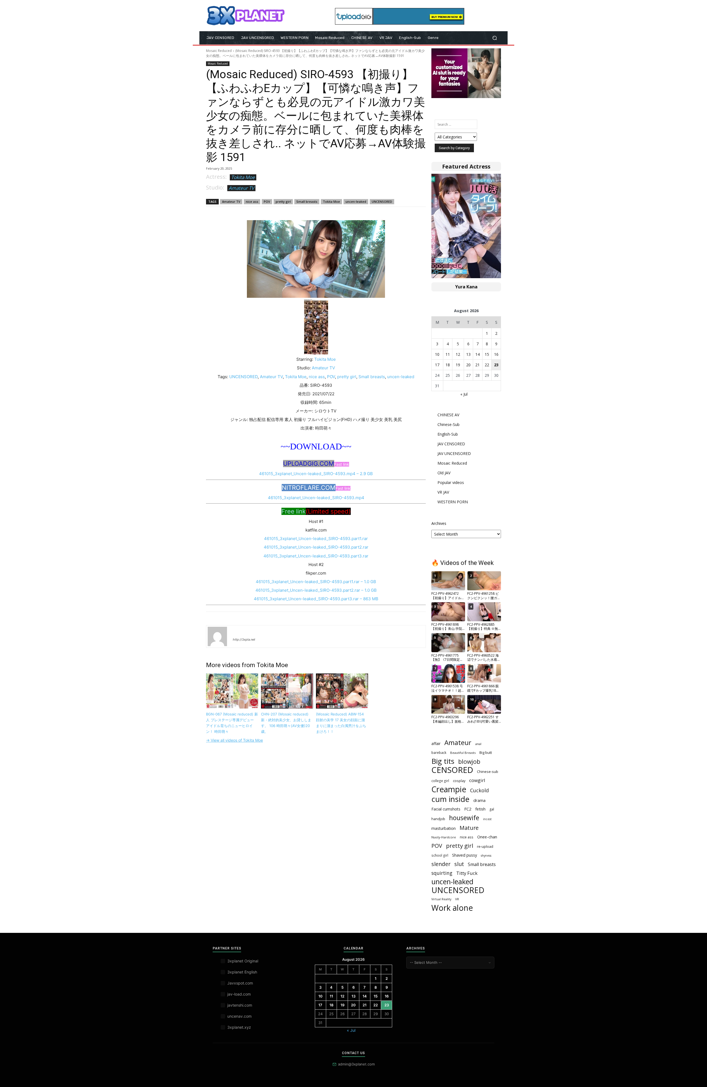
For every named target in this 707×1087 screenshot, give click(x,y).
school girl (439, 855)
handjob (438, 818)
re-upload (485, 846)
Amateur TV (241, 188)
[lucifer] (217, 636)
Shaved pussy (464, 855)
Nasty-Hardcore (443, 837)
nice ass (252, 201)
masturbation (443, 828)
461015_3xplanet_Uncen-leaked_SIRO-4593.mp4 (316, 497)
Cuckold (479, 790)
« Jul (464, 394)
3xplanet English (242, 972)
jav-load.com (239, 994)
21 (477, 364)
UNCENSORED (382, 201)
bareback (438, 752)
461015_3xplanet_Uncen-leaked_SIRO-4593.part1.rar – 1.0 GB (316, 581)
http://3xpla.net (244, 639)
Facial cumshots (445, 809)
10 (437, 354)
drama (479, 800)
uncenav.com (239, 1016)
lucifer (239, 631)
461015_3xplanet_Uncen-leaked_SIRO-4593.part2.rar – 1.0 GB (316, 590)
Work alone (452, 908)
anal (478, 744)
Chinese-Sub (448, 424)
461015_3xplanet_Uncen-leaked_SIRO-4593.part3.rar (315, 556)
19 (458, 364)
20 (468, 364)
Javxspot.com (240, 983)
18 (447, 364)
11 (447, 354)
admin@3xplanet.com (356, 1064)
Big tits (442, 761)
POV (267, 201)
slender (440, 864)
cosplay (459, 780)
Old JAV (443, 472)
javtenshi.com (239, 1005)
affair (435, 743)
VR (457, 899)
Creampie (448, 789)
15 (487, 354)
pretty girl (283, 201)
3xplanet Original (242, 961)
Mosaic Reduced (219, 50)
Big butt (485, 752)
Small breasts (306, 201)
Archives (438, 523)
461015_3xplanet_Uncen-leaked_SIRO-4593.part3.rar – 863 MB (316, 598)
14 (477, 354)
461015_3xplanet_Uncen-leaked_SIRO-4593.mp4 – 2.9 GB (316, 473)
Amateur (457, 743)
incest (487, 819)
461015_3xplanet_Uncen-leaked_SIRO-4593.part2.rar (316, 547)
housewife (464, 818)
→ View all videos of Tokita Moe (234, 740)
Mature (469, 828)
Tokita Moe (243, 177)
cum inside (450, 799)
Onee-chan (487, 836)
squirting (441, 873)
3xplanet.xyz (239, 1027)
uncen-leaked (355, 201)
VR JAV (443, 492)
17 (437, 364)
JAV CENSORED (451, 443)
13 (468, 354)
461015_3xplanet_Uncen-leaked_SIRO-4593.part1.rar (316, 538)
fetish (480, 809)
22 (487, 364)
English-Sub (447, 434)
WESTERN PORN (452, 501)
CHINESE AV (448, 414)
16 (496, 354)
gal (491, 809)
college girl (440, 780)
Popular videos (450, 482)
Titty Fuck (467, 873)
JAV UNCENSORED (454, 453)
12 (458, 354)
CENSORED (452, 770)
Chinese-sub (487, 771)
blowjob (469, 761)
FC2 (467, 809)
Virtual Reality (441, 899)
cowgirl (477, 780)
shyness (486, 855)
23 (496, 364)
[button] (494, 37)
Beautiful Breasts (463, 753)
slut (459, 864)
